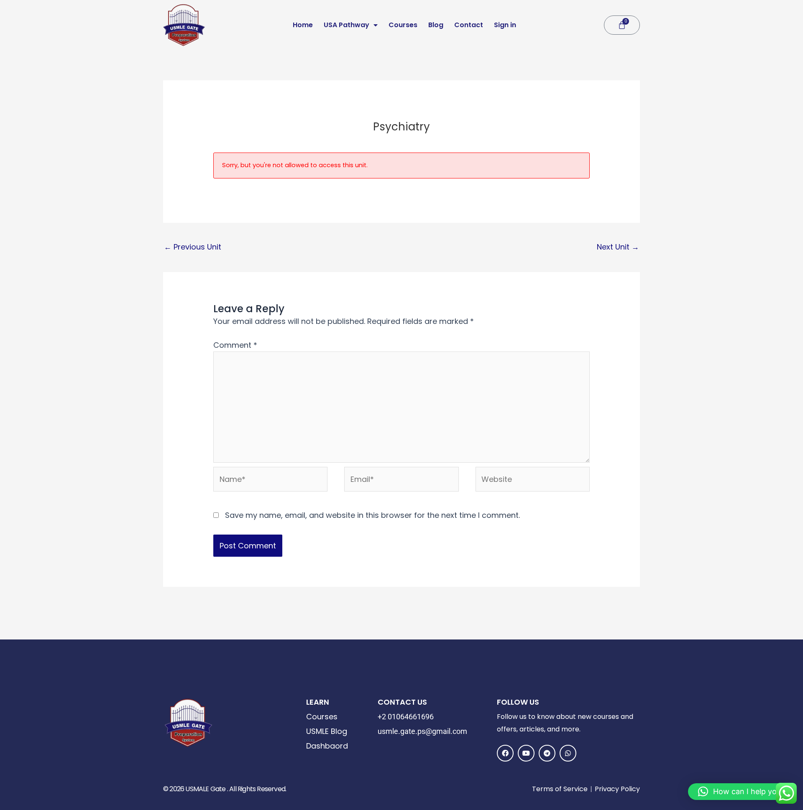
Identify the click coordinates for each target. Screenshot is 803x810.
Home (303, 25)
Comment (235, 345)
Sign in (505, 25)
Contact (468, 25)
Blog (435, 25)
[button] (741, 791)
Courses (403, 25)
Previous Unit (192, 247)
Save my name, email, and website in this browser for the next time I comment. (372, 515)
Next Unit (618, 247)
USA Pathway (346, 25)
